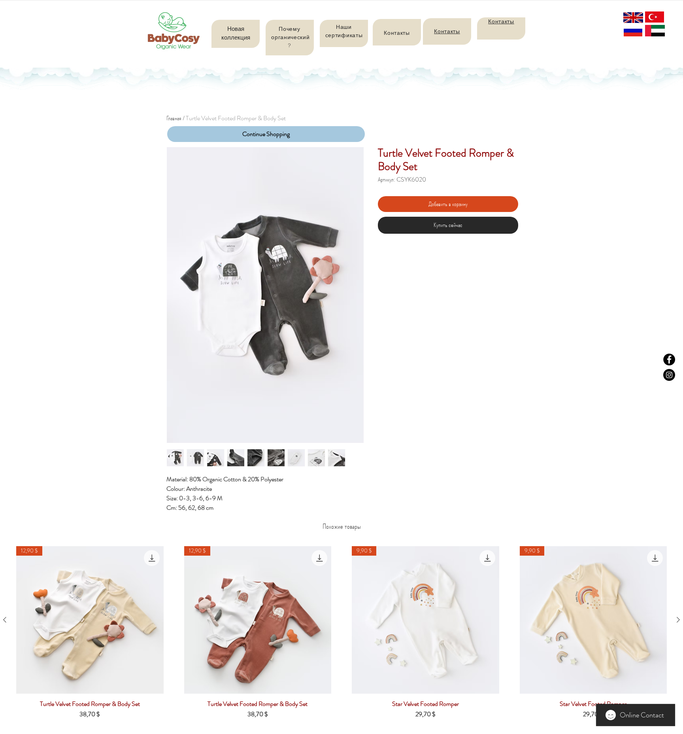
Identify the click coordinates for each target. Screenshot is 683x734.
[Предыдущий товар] (4, 619)
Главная (173, 118)
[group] (341, 635)
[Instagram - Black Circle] (669, 375)
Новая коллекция (235, 33)
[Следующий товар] (678, 619)
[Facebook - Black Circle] (669, 359)
